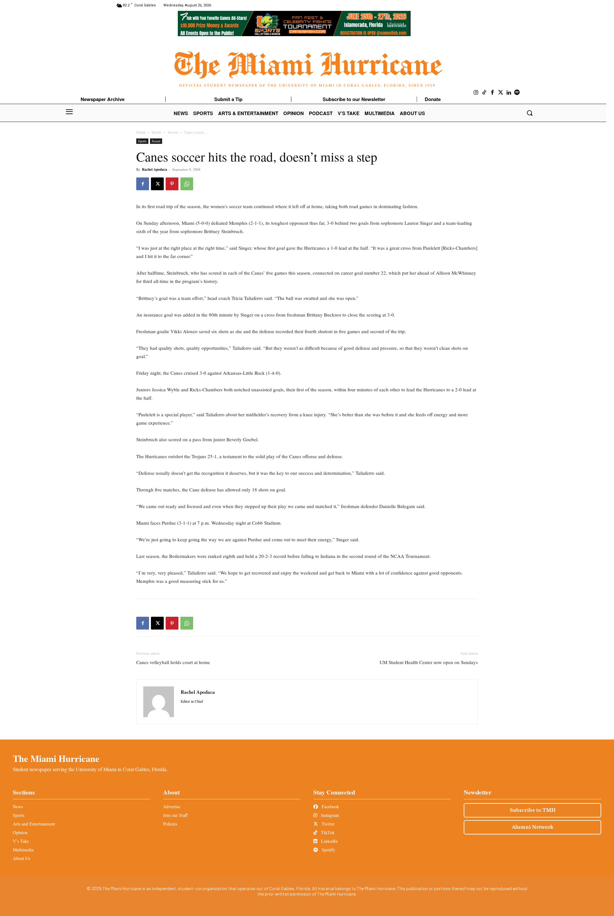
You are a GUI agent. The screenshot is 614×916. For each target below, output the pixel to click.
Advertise (171, 806)
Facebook (329, 806)
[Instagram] (476, 93)
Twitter (327, 824)
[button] (529, 113)
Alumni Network (532, 827)
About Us (21, 858)
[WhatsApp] (186, 183)
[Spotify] (517, 93)
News (18, 806)
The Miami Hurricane (56, 758)
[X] (157, 183)
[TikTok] (484, 93)
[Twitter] (501, 93)
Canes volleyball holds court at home (173, 662)
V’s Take (21, 841)
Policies (170, 824)
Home (141, 132)
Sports (156, 132)
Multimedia (23, 850)
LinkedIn (329, 841)
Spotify (327, 850)
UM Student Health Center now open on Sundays (429, 662)
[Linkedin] (509, 93)
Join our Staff (175, 815)
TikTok (327, 832)
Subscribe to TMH (532, 810)
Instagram (329, 815)
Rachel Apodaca (154, 169)
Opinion (20, 832)
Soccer (173, 132)
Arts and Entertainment (34, 824)
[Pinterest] (172, 183)
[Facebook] (492, 93)
